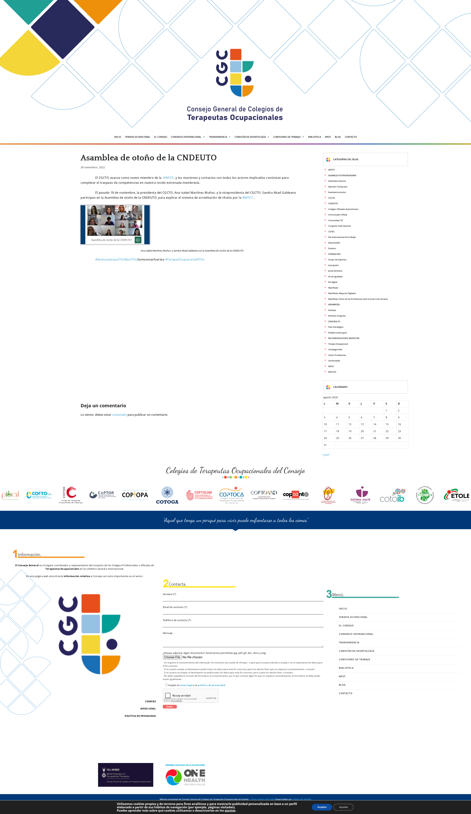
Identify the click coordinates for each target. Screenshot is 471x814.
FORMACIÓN (334, 254)
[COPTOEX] (360, 495)
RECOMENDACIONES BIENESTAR (343, 338)
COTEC (331, 231)
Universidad (334, 360)
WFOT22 (332, 371)
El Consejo (160, 136)
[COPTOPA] (71, 495)
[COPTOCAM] (135, 495)
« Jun (326, 454)
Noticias (332, 310)
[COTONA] (296, 495)
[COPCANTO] (232, 495)
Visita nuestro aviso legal (263, 799)
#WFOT (168, 178)
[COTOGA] (103, 495)
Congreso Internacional (186, 136)
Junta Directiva (335, 270)
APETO (331, 169)
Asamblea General (337, 181)
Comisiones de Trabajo (287, 136)
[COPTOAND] (199, 495)
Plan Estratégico (335, 327)
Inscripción (333, 265)
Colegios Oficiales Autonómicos (343, 209)
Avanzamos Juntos (337, 192)
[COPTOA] (264, 495)
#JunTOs (131, 259)
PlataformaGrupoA (337, 332)
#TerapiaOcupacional (181, 259)
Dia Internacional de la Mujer (342, 237)
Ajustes (343, 807)
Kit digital (332, 282)
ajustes (230, 810)
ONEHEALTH (334, 321)
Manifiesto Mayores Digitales (342, 293)
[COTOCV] (457, 495)
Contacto (351, 136)
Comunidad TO (335, 220)
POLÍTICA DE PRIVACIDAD (140, 716)
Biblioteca (314, 136)
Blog (338, 136)
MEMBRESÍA (334, 304)
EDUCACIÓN (334, 242)
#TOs (200, 259)
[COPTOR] (38, 495)
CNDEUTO (333, 203)
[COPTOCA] (167, 495)
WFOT (328, 136)
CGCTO (331, 197)
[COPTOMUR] (425, 495)
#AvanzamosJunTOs (110, 259)
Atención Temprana (337, 186)
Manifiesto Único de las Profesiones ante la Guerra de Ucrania (358, 299)
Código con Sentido (302, 799)
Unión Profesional (337, 355)
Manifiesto (333, 287)
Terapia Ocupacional (137, 136)
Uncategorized (335, 349)
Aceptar (322, 807)
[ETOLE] (393, 495)
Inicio (117, 136)
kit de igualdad (335, 276)
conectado (119, 415)
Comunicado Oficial (337, 214)
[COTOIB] (328, 495)
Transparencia (218, 136)
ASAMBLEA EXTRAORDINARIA (342, 175)
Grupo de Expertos (337, 259)
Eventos (332, 248)
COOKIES (150, 701)
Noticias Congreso (337, 315)
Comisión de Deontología (250, 136)
